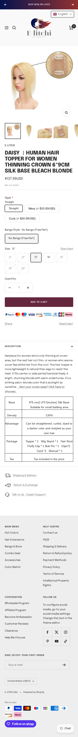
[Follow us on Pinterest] (47, 641)
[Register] (64, 665)
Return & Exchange (26, 485)
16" (61, 257)
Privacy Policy (51, 567)
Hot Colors (11, 533)
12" (36, 257)
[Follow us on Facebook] (47, 632)
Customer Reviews (16, 624)
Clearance (11, 631)
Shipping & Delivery (25, 475)
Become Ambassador (18, 617)
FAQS (46, 540)
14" (49, 257)
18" (10, 268)
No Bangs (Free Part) (22, 238)
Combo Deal (12, 553)
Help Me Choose (15, 637)
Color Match (13, 567)
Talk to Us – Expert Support (29, 494)
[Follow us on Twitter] (56, 632)
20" (23, 268)
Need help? (66, 324)
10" (23, 257)
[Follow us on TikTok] (65, 641)
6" (10, 257)
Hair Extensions (14, 540)
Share (8, 324)
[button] (62, 14)
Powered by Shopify (33, 692)
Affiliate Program (15, 610)
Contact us (50, 533)
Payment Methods (54, 560)
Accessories (12, 560)
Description (13, 346)
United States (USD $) (18, 681)
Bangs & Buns (13, 546)
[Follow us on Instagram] (65, 632)
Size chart (67, 249)
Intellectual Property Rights (56, 582)
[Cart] (71, 28)
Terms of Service (53, 574)
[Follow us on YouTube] (56, 641)
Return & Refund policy (57, 553)
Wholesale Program (17, 603)
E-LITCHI (10, 145)
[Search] (14, 28)
